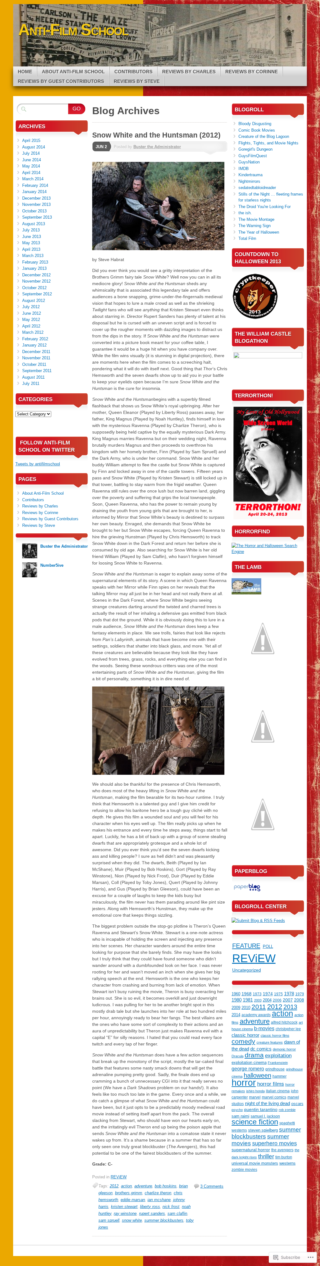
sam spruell (108, 1220)
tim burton (283, 1157)
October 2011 (34, 364)
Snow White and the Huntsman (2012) (156, 135)
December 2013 (36, 198)
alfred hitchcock (284, 1022)
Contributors (133, 71)
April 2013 (31, 249)
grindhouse (275, 1069)
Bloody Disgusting (254, 123)
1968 (247, 993)
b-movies (264, 1028)
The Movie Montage (256, 219)
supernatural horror (251, 1149)
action (126, 1186)
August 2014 (33, 147)
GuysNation (249, 162)
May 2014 (31, 166)
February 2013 (35, 262)
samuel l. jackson (265, 1116)
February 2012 (35, 339)
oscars (297, 1103)
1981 (248, 999)
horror (244, 1082)
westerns (287, 1163)
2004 (267, 1000)
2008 (299, 1000)
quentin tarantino (261, 1109)
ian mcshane (159, 1199)
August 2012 (33, 300)
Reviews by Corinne (251, 71)
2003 (258, 1000)
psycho (237, 1110)
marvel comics (274, 1097)
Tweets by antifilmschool (37, 464)
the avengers (282, 1150)
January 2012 (34, 345)
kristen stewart (124, 1206)
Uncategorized (246, 970)
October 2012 (34, 287)
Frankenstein (278, 1063)
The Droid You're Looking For (264, 206)
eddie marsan (133, 1199)
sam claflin (177, 1213)
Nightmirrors (249, 181)
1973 (257, 994)
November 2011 (36, 358)
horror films (270, 1084)
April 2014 (31, 172)
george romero (248, 1068)
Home (25, 71)
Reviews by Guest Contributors (61, 81)
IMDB (243, 168)
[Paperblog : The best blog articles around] (247, 891)
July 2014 (31, 153)
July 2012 (31, 306)
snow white (132, 1220)
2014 (236, 1014)
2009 (236, 1007)
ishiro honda (255, 1091)
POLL (268, 946)
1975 (278, 994)
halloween (257, 1075)
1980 (237, 999)
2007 (288, 999)
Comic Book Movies (256, 130)
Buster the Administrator (157, 146)
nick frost (170, 1206)
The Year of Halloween (258, 232)
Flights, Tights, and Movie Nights (268, 143)
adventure (143, 1186)
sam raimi (240, 1116)
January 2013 (34, 268)
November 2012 (36, 281)
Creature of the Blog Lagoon (263, 136)
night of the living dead (267, 1103)
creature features (270, 1042)
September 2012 (37, 294)
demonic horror (284, 1049)
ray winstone (125, 1213)
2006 (277, 1000)
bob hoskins (166, 1186)
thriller (266, 1156)
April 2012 (31, 326)
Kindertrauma (250, 174)
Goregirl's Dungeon (255, 149)
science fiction (255, 1122)
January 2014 (34, 191)
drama (254, 1055)
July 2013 (31, 230)
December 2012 (36, 275)
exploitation (278, 1056)
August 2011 (33, 377)
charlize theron (158, 1193)
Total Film (247, 238)
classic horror (245, 1035)
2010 (246, 1007)
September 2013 (37, 217)
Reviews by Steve (137, 81)
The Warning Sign (254, 225)
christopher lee (288, 1029)
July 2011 (30, 383)
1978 (289, 993)
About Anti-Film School (73, 71)
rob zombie (287, 1110)
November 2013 (36, 204)
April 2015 (31, 140)
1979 (299, 994)
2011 (259, 1007)
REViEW (119, 1177)
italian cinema (278, 1091)
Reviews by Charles (189, 71)
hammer (279, 1076)
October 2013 (34, 211)
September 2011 (37, 370)
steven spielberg (263, 1130)
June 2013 (31, 236)
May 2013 (31, 242)
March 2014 (32, 179)
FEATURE (246, 945)
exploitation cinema (249, 1062)
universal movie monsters (255, 1163)
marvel (255, 1097)
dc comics (261, 1048)
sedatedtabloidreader (257, 187)
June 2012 (31, 313)
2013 (290, 1006)
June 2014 (31, 160)
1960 (236, 994)
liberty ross (150, 1206)
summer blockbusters (163, 1220)
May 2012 (31, 319)
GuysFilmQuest (252, 155)
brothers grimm (128, 1193)
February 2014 (35, 185)
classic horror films (275, 1035)
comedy (243, 1041)
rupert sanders (152, 1213)
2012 (114, 1186)
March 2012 (32, 332)
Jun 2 (101, 146)
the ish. (245, 213)
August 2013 (33, 223)
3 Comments (211, 1186)
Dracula (237, 1056)
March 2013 (32, 255)
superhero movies (274, 1143)
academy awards (256, 1015)
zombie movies (244, 1169)
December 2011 (36, 351)
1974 (268, 993)
